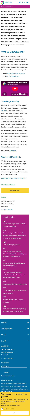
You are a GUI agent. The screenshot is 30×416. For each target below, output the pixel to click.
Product (3, 323)
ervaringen (13, 150)
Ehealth (3, 335)
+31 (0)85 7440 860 (7, 209)
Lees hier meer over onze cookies (10, 405)
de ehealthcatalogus (13, 76)
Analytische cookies (9, 408)
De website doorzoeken (8, 376)
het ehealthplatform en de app (16, 73)
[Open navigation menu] (27, 2)
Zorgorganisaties (6, 329)
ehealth (3, 110)
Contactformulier (14, 190)
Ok (14, 413)
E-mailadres (4, 366)
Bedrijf (3, 341)
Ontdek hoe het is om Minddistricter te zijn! (13, 178)
